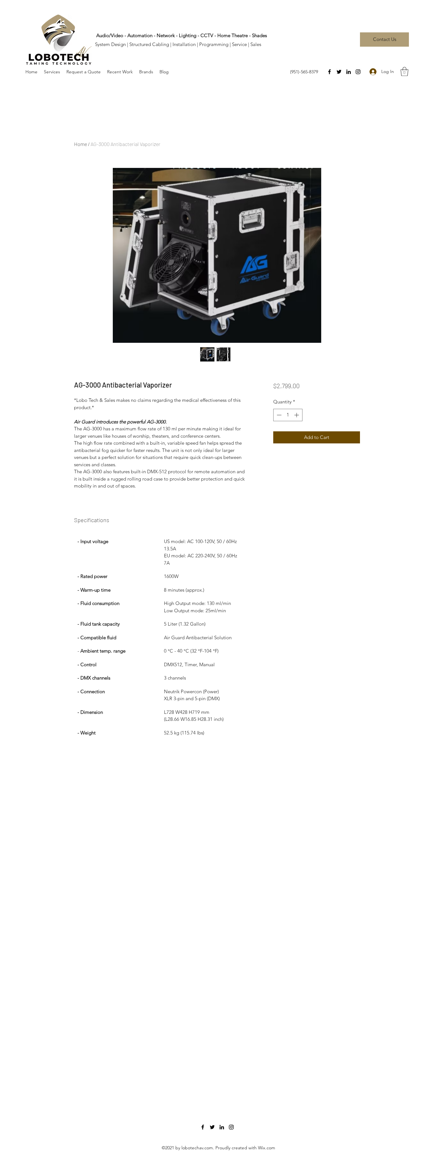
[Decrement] (278, 415)
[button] (404, 71)
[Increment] (297, 415)
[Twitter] (339, 72)
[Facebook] (329, 72)
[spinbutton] (287, 415)
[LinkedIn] (348, 72)
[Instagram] (358, 72)
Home (80, 144)
